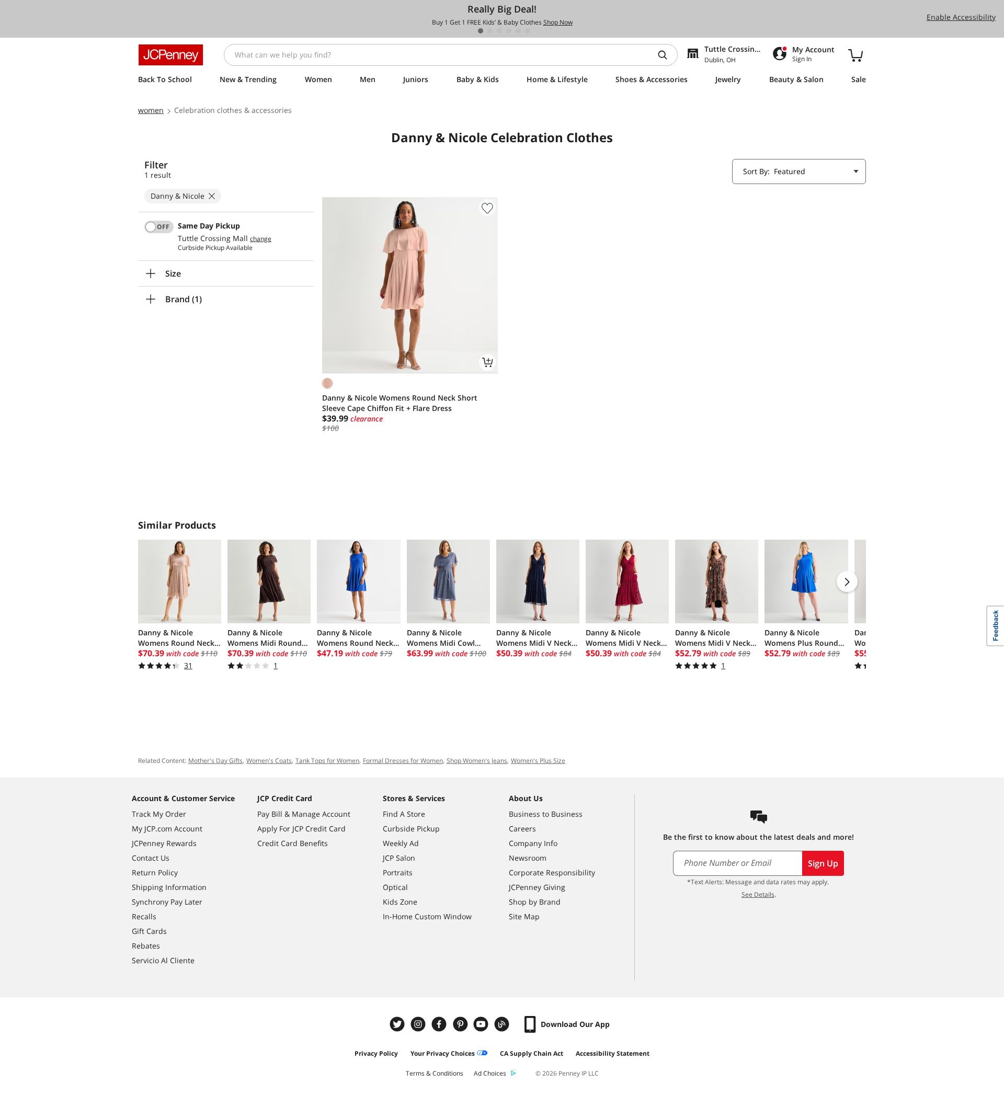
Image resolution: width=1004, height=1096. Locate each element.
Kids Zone (400, 902)
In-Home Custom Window (427, 916)
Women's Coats (269, 760)
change (260, 239)
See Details (757, 894)
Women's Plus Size (538, 760)
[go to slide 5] (518, 30)
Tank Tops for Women (327, 760)
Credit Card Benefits (292, 843)
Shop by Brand (535, 902)
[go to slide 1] (480, 30)
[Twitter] (398, 1024)
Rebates (146, 946)
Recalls (144, 916)
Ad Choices (490, 1073)
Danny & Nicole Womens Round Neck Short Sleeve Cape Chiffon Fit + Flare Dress (399, 403)
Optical (395, 887)
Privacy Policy (376, 1053)
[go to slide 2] (490, 30)
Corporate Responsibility (552, 872)
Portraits (398, 872)
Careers (522, 829)
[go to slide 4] (508, 30)
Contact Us (150, 858)
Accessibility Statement (612, 1053)
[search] (666, 54)
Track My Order (159, 814)
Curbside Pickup (411, 829)
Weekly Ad (401, 843)
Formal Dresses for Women (403, 760)
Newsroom (527, 858)
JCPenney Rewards (164, 843)
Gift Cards (149, 931)
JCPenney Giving (537, 887)
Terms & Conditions (434, 1073)
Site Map (524, 916)
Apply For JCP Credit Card (301, 829)
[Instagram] (419, 1024)
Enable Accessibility (961, 17)
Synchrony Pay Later (167, 902)
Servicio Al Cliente (163, 960)
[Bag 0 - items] (855, 54)
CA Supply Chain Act (531, 1053)
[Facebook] (440, 1024)
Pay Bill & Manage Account (303, 814)
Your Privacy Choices (442, 1053)
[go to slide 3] (499, 30)
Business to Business (546, 814)
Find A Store (404, 814)
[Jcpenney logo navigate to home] (170, 54)
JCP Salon (399, 858)
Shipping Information (169, 887)
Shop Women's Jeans (477, 760)
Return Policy (155, 872)
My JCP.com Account (167, 829)
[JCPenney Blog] (503, 1024)
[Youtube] (482, 1024)
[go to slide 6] (527, 30)
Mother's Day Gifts (215, 760)
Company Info (533, 843)
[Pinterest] (461, 1024)
